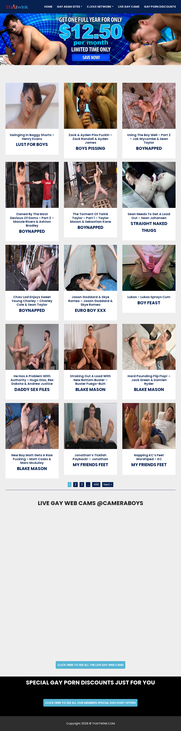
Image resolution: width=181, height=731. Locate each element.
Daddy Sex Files (32, 389)
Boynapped (149, 148)
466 (96, 484)
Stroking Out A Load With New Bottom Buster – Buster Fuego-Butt (90, 380)
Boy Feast (149, 303)
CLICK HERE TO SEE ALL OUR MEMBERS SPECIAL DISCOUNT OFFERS (90, 703)
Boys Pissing (90, 148)
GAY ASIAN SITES (68, 7)
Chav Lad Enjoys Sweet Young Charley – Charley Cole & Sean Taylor (32, 301)
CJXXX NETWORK (99, 7)
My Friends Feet (90, 465)
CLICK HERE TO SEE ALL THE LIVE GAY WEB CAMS (90, 665)
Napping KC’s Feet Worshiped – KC (149, 457)
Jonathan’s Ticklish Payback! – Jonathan (90, 457)
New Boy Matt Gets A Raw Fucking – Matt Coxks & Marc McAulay (32, 459)
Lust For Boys (32, 144)
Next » (108, 484)
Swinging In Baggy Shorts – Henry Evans (32, 137)
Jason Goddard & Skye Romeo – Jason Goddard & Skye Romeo (90, 301)
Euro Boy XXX (90, 310)
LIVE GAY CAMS (128, 7)
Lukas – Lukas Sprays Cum (148, 297)
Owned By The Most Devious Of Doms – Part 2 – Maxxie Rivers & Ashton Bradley (32, 220)
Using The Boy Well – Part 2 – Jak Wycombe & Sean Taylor (149, 139)
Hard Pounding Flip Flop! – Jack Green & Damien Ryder (149, 380)
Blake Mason (90, 389)
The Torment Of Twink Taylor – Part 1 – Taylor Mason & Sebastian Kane (90, 218)
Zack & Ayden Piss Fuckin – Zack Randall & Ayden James (90, 139)
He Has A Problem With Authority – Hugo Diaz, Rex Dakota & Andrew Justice (32, 380)
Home (49, 6)
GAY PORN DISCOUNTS (160, 7)
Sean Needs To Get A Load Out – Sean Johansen (149, 216)
